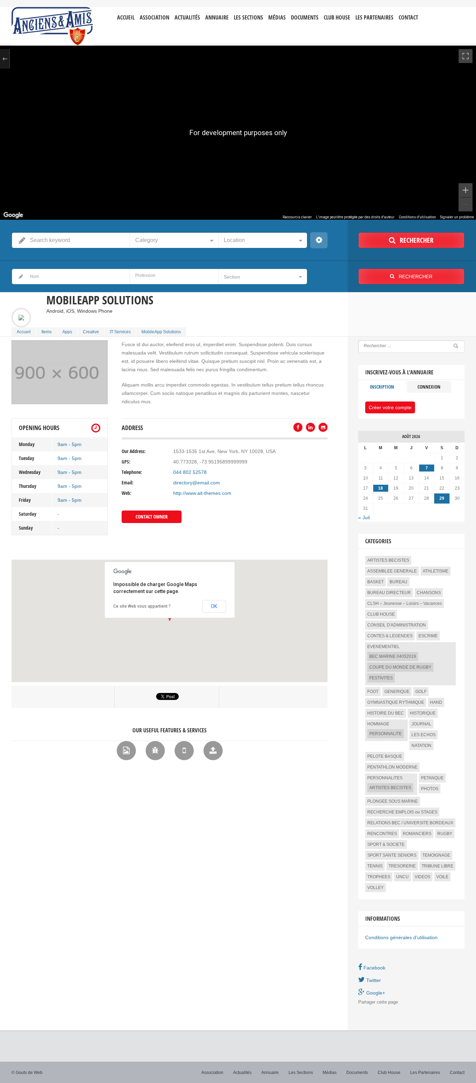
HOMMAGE (378, 724)
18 (380, 488)
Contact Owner (152, 516)
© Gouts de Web (27, 1072)
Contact (408, 17)
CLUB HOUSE (381, 614)
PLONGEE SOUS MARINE (392, 801)
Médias (277, 17)
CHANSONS (429, 592)
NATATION (421, 745)
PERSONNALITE (385, 733)
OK (214, 606)
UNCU (402, 876)
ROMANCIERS (417, 833)
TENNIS (375, 866)
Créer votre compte (390, 407)
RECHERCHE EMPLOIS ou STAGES (402, 812)
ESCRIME (428, 635)
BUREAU (398, 581)
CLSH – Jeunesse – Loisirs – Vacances (404, 603)
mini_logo (444, 12)
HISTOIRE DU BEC (385, 713)
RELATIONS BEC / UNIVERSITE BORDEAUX (410, 822)
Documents (304, 17)
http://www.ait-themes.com (202, 493)
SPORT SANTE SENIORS (391, 855)
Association (154, 17)
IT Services (120, 331)
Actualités (187, 17)
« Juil (364, 517)
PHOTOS (429, 788)
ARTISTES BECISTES (388, 560)
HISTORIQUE (423, 713)
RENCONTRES (382, 833)
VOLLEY (375, 887)
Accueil (126, 17)
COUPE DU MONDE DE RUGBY (400, 667)
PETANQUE (432, 778)
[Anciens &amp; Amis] (52, 26)
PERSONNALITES (384, 778)
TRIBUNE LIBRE (437, 866)
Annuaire (217, 17)
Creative (91, 331)
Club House (337, 17)
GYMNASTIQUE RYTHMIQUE (395, 702)
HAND (436, 702)
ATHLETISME (435, 571)
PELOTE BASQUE (384, 756)
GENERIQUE (396, 691)
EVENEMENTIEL (383, 646)
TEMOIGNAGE (436, 855)
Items (46, 331)
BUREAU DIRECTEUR (389, 592)
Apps (67, 331)
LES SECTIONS (248, 17)
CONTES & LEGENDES (390, 635)
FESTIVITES (381, 678)
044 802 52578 (190, 472)
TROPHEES (378, 876)
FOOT (372, 691)
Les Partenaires (374, 17)
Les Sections (301, 1072)
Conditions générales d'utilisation (401, 937)
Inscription (382, 386)
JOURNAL (421, 724)
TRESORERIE (402, 866)
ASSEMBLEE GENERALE (392, 571)
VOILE (442, 876)
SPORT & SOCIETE (386, 844)
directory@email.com (196, 482)
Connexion (428, 386)
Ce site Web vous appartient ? (142, 606)
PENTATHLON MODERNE (392, 767)
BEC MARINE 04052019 (392, 656)
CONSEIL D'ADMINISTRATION (396, 625)
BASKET (375, 581)
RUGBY (444, 833)
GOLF (421, 691)
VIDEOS (422, 876)
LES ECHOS (424, 734)
